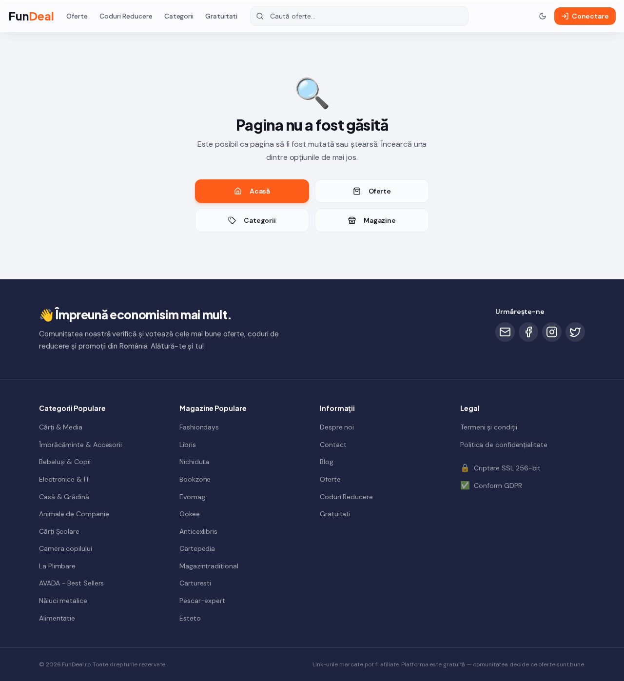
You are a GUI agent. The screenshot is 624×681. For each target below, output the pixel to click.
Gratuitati (221, 16)
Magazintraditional (208, 565)
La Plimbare (57, 565)
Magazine (380, 220)
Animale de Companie (74, 513)
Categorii (179, 16)
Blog (326, 461)
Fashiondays (199, 426)
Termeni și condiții (488, 426)
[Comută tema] (542, 16)
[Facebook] (528, 332)
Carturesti (195, 583)
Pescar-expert (202, 600)
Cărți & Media (60, 426)
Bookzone (195, 478)
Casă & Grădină (64, 496)
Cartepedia (197, 548)
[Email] (505, 332)
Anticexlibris (198, 530)
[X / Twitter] (575, 332)
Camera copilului (65, 548)
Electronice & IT (64, 478)
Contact (333, 444)
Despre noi (337, 426)
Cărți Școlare (59, 530)
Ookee (189, 513)
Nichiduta (194, 461)
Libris (187, 444)
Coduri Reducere (126, 16)
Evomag (192, 496)
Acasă (260, 191)
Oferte (77, 16)
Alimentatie (57, 617)
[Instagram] (552, 332)
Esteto (190, 617)
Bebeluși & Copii (65, 461)
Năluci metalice (63, 600)
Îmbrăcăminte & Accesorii (80, 444)
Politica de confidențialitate (503, 444)
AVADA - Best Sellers (71, 583)
